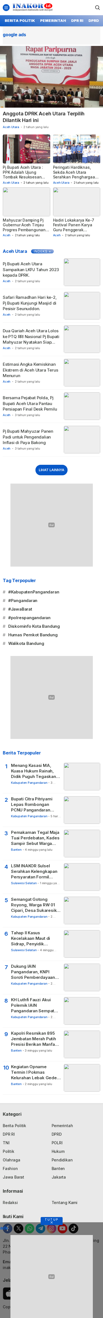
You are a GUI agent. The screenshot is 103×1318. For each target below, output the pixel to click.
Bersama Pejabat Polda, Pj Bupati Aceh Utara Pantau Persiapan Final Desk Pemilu (30, 403)
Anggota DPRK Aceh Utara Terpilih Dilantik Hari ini (44, 117)
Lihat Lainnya (51, 470)
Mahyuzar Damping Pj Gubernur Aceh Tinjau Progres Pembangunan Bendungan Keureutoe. (24, 227)
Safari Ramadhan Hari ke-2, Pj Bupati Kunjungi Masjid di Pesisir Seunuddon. (30, 303)
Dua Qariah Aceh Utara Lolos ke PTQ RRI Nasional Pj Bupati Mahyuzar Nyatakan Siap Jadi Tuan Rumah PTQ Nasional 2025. (31, 342)
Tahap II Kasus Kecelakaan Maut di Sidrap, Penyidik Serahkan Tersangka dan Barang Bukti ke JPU (35, 938)
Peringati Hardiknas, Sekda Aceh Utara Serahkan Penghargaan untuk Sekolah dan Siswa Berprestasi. (75, 177)
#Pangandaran (22, 600)
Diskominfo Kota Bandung (34, 626)
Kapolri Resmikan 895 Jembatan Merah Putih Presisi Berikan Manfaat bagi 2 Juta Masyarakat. (35, 1039)
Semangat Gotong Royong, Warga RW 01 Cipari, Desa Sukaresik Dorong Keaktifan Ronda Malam (35, 905)
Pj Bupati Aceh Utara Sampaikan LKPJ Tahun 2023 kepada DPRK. (31, 269)
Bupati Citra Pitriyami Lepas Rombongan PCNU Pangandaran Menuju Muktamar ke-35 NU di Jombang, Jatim (35, 804)
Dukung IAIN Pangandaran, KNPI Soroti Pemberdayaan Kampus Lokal (33, 972)
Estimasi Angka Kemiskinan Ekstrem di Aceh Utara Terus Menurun (30, 370)
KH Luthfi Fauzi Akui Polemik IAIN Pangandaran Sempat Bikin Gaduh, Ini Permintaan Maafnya (32, 1005)
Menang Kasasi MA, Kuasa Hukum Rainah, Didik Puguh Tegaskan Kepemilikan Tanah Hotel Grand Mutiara (36, 771)
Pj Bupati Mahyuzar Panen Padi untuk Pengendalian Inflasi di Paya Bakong (28, 437)
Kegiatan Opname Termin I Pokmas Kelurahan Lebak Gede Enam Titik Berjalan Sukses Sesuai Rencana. (34, 1072)
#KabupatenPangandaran (33, 592)
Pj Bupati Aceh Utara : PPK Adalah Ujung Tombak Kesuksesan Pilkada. (23, 174)
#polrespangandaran (29, 617)
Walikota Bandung (26, 643)
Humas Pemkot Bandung (33, 634)
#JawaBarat (20, 609)
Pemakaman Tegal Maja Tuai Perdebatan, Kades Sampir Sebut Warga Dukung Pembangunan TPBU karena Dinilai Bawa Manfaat (35, 838)
